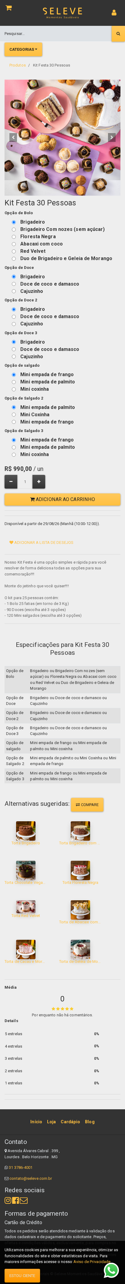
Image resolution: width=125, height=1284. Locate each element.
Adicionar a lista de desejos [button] (43, 542)
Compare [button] (89, 804)
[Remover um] (11, 482)
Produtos (17, 65)
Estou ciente (22, 1275)
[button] (13, 137)
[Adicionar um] (38, 482)
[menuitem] (36, 1121)
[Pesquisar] (118, 34)
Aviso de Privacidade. (92, 1261)
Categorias (21, 49)
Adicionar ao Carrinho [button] (65, 499)
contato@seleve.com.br (30, 1178)
